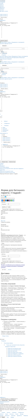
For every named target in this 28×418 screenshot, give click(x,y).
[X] (8, 200)
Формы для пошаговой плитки (14, 349)
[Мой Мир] (6, 200)
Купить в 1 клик (6, 207)
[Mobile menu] (1, 76)
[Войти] (0, 112)
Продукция (3, 340)
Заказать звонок (4, 17)
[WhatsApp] (11, 200)
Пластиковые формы (8, 343)
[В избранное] (4, 197)
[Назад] (4, 135)
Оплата (9, 269)
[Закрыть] (1, 117)
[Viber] (9, 200)
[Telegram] (13, 200)
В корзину (4, 204)
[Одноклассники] (4, 200)
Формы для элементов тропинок (15, 356)
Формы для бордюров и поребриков (15, 353)
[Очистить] (23, 49)
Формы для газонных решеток (14, 355)
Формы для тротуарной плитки (14, 348)
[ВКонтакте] (2, 200)
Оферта (1, 403)
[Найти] (5, 53)
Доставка (4, 269)
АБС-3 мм (3, 220)
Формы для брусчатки (12, 351)
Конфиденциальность (4, 401)
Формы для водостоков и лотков (15, 352)
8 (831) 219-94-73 (4, 14)
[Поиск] (1, 111)
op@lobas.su (2, 20)
